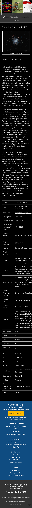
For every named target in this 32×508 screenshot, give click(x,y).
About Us (16, 455)
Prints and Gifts (16, 470)
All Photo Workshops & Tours (16, 426)
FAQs (16, 429)
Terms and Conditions (17, 497)
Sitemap (16, 499)
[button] (30, 1)
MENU (17, 20)
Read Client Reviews (16, 460)
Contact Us (16, 457)
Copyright (27, 497)
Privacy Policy (6, 497)
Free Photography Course (16, 442)
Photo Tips (16, 447)
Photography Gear (16, 473)
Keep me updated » (15, 413)
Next (28, 7)
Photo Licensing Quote (16, 475)
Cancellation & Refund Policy (16, 434)
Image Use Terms (16, 462)
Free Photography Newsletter (16, 444)
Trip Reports (16, 431)
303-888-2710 (17, 491)
